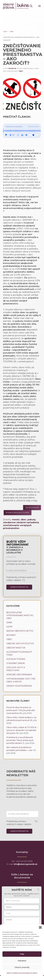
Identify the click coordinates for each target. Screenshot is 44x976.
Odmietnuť (22, 961)
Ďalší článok (31, 507)
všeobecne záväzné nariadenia (21, 522)
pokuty (32, 519)
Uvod (5, 31)
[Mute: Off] (26, 135)
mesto (16, 519)
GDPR (9, 627)
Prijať (22, 954)
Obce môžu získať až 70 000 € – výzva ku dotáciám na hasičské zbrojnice (22, 730)
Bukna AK (12, 68)
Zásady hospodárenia (19, 686)
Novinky (11, 635)
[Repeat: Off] (18, 135)
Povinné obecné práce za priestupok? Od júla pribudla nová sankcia (20, 710)
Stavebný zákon (15, 663)
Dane (9, 622)
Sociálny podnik (15, 659)
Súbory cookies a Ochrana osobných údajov (22, 973)
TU (23, 580)
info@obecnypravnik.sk (25, 864)
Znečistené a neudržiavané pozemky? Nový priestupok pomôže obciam (19, 740)
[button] (40, 927)
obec (23, 519)
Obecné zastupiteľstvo (20, 643)
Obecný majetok (15, 648)
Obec (12, 31)
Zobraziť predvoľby (22, 967)
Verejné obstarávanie (19, 674)
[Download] (22, 135)
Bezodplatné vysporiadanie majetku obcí (19, 615)
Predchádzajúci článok (18, 512)
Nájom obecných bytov (19, 631)
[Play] (6, 135)
